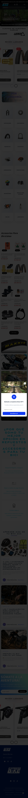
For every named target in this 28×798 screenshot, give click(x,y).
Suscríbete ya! (14, 413)
